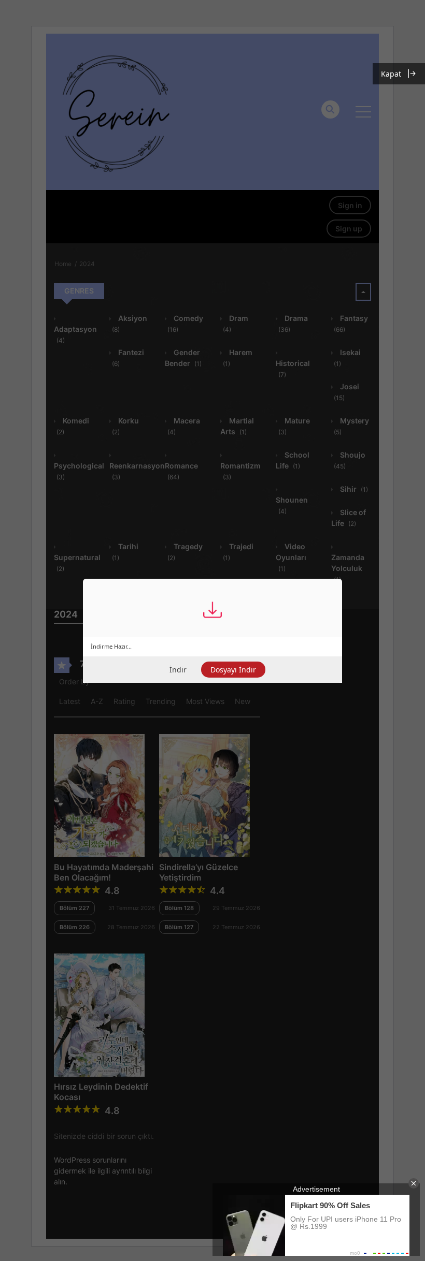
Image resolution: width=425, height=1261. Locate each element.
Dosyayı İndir (233, 670)
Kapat (391, 74)
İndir (178, 670)
